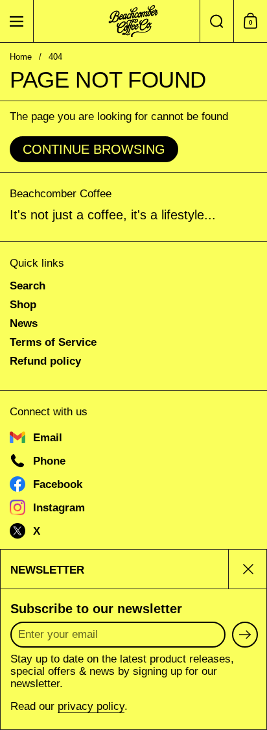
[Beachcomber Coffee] (133, 21)
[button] (216, 21)
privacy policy (91, 706)
